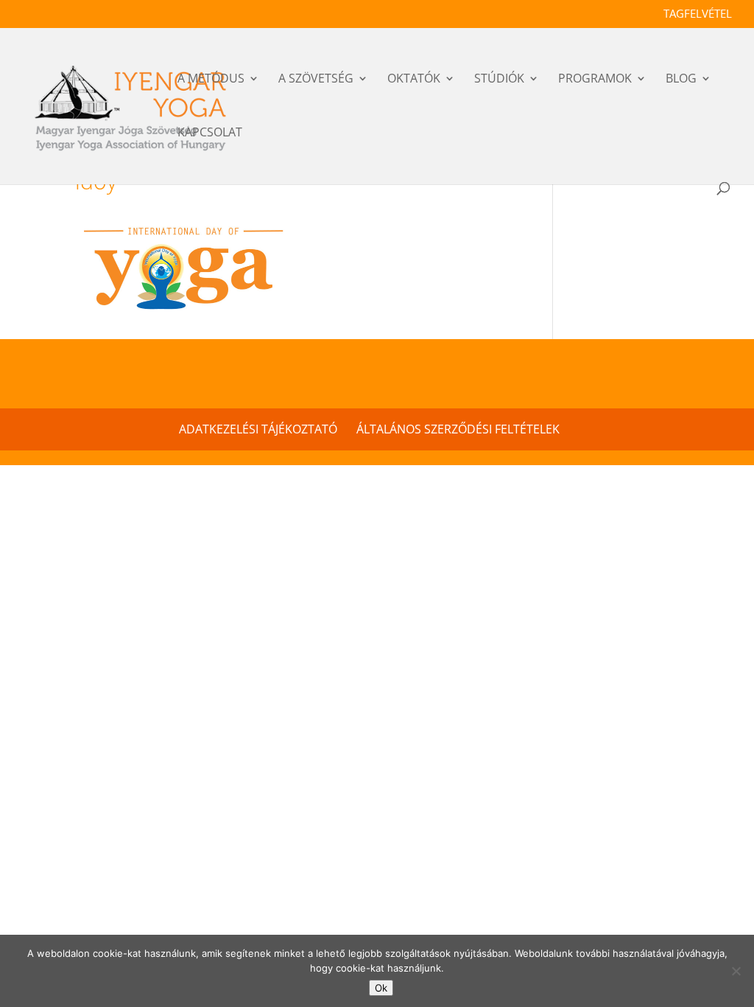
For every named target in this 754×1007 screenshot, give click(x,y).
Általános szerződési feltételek (458, 429)
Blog (681, 80)
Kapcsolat (209, 134)
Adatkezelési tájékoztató (258, 429)
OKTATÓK (413, 80)
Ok (381, 988)
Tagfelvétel (697, 14)
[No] (735, 971)
